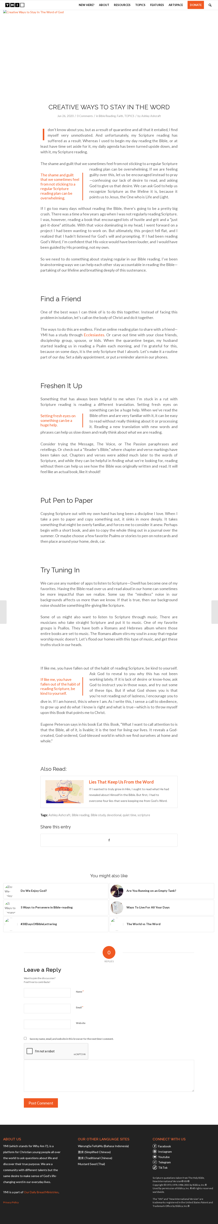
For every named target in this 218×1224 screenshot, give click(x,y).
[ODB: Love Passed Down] (214, 612)
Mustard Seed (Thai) (91, 1164)
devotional (114, 815)
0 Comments (85, 116)
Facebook (164, 1146)
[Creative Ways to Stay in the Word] (109, 54)
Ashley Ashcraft (151, 116)
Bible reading (80, 815)
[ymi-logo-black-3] (14, 5)
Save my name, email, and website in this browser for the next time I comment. (71, 1038)
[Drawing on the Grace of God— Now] (3, 612)
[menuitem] (86, 5)
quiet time (129, 815)
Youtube (164, 1157)
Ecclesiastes (94, 334)
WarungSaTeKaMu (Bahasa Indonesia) (103, 1146)
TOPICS (129, 116)
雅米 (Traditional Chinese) (95, 1158)
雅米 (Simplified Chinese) (94, 1152)
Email (79, 1007)
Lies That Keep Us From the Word (121, 781)
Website (80, 1023)
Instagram (165, 1151)
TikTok (163, 1167)
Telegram (164, 1162)
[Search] (210, 5)
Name (80, 991)
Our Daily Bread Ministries (41, 1192)
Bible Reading (107, 116)
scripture (144, 815)
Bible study (98, 815)
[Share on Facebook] (109, 840)
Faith (120, 116)
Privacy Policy (11, 1202)
